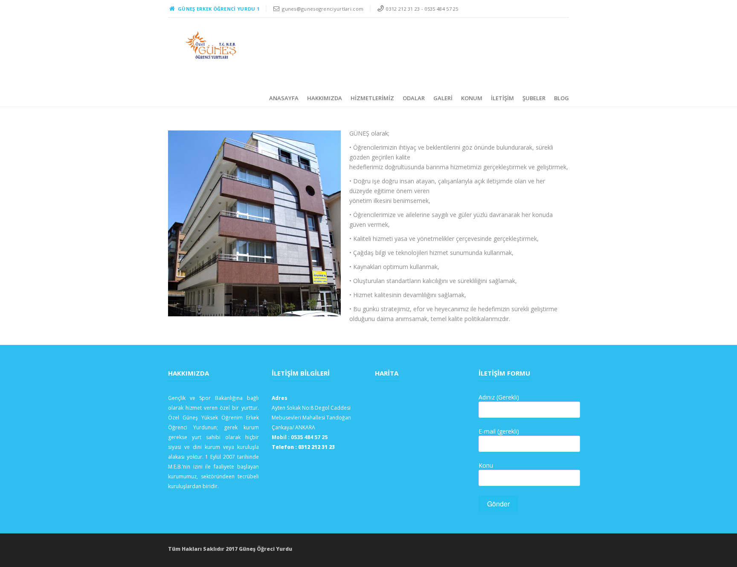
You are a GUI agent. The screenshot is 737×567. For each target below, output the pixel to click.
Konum (471, 98)
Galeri (443, 98)
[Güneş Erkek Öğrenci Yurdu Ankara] (211, 45)
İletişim (502, 98)
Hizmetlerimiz (372, 98)
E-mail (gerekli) (499, 431)
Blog (561, 98)
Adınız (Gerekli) (499, 397)
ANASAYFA (284, 98)
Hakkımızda (324, 98)
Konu (486, 465)
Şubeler (533, 98)
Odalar (414, 98)
